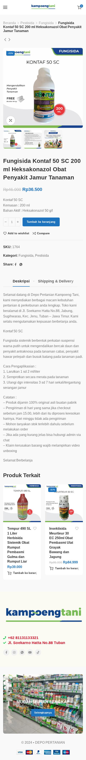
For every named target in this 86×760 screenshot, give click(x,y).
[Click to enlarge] (10, 120)
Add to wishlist (18, 233)
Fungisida (46, 23)
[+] (17, 222)
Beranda (9, 23)
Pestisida (27, 23)
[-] (5, 222)
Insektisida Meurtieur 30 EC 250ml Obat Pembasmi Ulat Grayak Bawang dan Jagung (61, 542)
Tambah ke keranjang (41, 221)
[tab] (21, 281)
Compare (43, 233)
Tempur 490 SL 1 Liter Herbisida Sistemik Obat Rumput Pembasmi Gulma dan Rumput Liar (19, 545)
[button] (24, 573)
